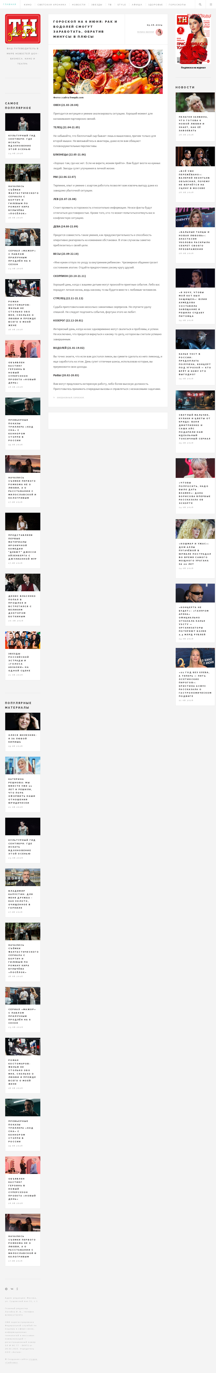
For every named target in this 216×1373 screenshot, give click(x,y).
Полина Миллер (145, 32)
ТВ (110, 4)
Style (121, 4)
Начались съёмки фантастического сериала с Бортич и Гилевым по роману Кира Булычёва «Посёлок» (23, 200)
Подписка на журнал (193, 67)
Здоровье (155, 4)
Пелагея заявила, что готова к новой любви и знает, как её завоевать (193, 124)
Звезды (97, 4)
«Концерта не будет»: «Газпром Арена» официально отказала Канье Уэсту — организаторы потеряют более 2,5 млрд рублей (194, 621)
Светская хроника (52, 4)
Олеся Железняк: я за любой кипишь (22, 738)
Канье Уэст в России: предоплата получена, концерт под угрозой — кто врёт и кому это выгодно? (195, 364)
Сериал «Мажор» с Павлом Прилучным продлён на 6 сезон (22, 258)
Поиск (200, 4)
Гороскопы (177, 4)
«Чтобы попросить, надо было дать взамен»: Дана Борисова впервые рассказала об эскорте (195, 493)
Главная (9, 4)
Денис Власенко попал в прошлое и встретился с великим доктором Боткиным (22, 606)
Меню (211, 4)
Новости (79, 4)
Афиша (137, 4)
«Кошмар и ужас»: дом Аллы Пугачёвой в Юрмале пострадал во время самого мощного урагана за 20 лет (195, 553)
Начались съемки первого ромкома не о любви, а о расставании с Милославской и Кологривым (22, 487)
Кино (28, 4)
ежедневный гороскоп (70, 397)
